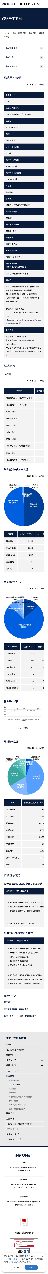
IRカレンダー (12, 1070)
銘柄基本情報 (14, 1084)
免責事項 (10, 1119)
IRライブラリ (12, 1060)
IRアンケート (12, 1129)
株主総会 (7, 1002)
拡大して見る (23, 728)
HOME (6, 33)
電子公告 (10, 1113)
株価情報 (12, 1092)
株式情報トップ (15, 1080)
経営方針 (10, 1055)
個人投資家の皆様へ (15, 1050)
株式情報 (32, 33)
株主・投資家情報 (19, 33)
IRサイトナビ (12, 1134)
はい (31, 1267)
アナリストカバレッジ (18, 1105)
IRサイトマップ (13, 1139)
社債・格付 (8, 1016)
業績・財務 (11, 1065)
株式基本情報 (11, 48)
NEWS (9, 1044)
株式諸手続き (11, 66)
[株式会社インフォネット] (8, 4)
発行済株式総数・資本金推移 (16, 1009)
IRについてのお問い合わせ (19, 1124)
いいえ (16, 1267)
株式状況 (9, 57)
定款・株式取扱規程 (27, 1016)
